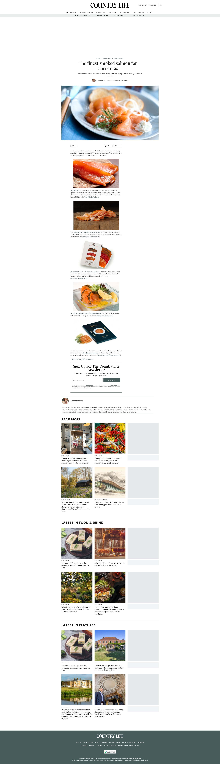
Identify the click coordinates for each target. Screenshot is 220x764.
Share (74, 146)
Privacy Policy (121, 742)
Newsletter (118, 146)
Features (125, 80)
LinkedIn (100, 745)
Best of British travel (139, 15)
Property (73, 12)
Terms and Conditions (108, 742)
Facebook (84, 745)
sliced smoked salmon (90, 353)
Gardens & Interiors (86, 12)
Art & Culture (124, 12)
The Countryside (138, 12)
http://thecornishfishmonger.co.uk (108, 355)
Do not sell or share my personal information (124, 745)
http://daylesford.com (92, 197)
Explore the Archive (102, 15)
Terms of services (89, 385)
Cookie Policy (131, 742)
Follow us (109, 146)
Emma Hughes (101, 80)
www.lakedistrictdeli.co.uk (91, 237)
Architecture (100, 12)
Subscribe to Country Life (82, 15)
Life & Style (112, 12)
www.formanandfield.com (79, 278)
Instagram (141, 742)
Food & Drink (118, 59)
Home (98, 59)
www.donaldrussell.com (104, 316)
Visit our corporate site (134, 758)
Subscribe (152, 5)
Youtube (91, 745)
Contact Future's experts (91, 742)
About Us (78, 742)
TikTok (106, 745)
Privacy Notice (114, 385)
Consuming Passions (120, 15)
